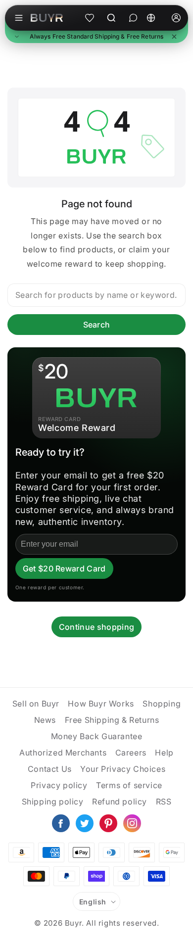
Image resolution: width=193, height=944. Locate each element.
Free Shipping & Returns (112, 720)
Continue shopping (96, 627)
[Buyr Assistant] (133, 18)
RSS (164, 801)
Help (164, 752)
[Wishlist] (89, 18)
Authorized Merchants (62, 752)
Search (96, 325)
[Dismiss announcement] (174, 37)
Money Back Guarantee (97, 736)
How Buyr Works (101, 703)
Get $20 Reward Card (64, 568)
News (45, 720)
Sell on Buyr (35, 703)
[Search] (111, 18)
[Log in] (176, 18)
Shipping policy (53, 801)
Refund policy (119, 801)
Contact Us (50, 769)
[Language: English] (154, 17)
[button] (96, 37)
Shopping (162, 703)
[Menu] (19, 18)
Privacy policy (59, 785)
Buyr (73, 923)
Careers (130, 752)
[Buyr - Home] (47, 17)
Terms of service (129, 785)
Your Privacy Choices (122, 769)
